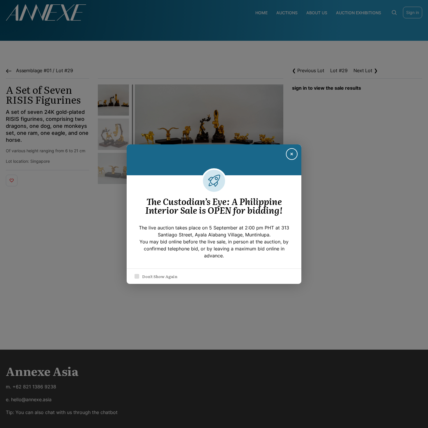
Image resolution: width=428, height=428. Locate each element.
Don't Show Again (159, 276)
